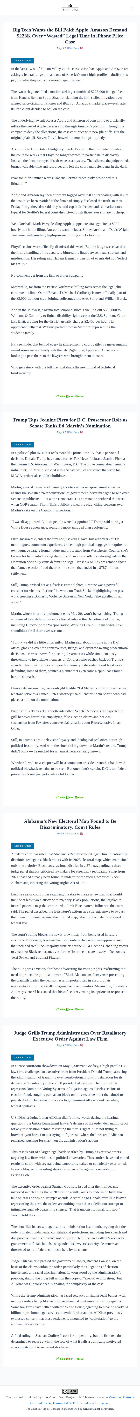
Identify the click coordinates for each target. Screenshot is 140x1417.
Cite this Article (23, 60)
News (76, 48)
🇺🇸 (81, 48)
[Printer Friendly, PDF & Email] (70, 396)
